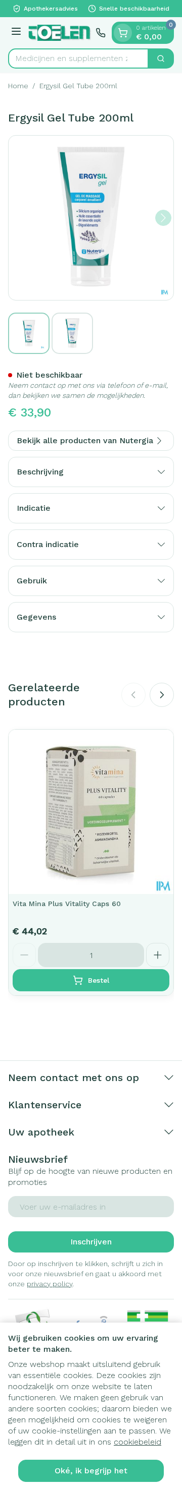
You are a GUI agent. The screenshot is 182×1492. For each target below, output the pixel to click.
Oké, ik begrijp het (91, 1470)
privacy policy (49, 1284)
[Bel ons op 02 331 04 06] (101, 33)
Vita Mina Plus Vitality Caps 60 (67, 904)
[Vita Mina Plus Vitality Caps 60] (91, 812)
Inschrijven (91, 1241)
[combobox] (78, 58)
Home (18, 86)
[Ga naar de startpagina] (60, 32)
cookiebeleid (137, 1442)
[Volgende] (163, 218)
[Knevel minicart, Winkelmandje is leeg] (123, 33)
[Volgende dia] (162, 695)
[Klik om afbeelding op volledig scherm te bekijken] (91, 218)
